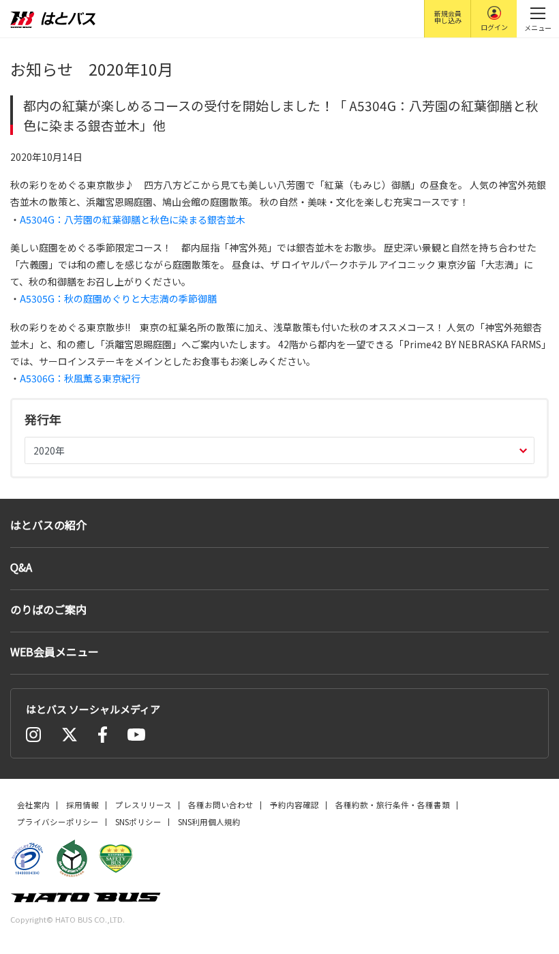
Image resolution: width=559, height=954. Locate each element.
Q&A (21, 567)
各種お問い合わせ (221, 804)
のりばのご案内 (48, 609)
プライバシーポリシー (58, 821)
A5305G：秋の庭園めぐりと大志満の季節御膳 (118, 298)
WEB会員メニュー (54, 651)
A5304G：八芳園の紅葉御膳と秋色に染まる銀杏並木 (132, 219)
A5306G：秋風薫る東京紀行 (80, 378)
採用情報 (82, 804)
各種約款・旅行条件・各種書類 (392, 804)
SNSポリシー (138, 821)
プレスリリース (143, 804)
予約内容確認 (294, 804)
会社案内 (33, 804)
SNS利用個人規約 (209, 821)
